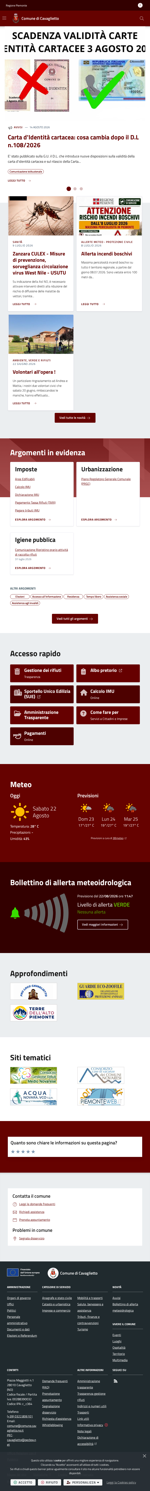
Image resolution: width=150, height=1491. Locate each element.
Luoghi (116, 1341)
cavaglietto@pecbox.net (21, 1442)
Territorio (118, 1353)
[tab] (69, 189)
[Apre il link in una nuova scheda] (100, 991)
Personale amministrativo (17, 1319)
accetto (27, 1482)
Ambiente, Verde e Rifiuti (32, 360)
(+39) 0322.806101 (20, 1416)
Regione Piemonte (16, 5)
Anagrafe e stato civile (57, 1298)
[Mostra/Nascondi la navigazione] (4, 18)
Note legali (84, 1431)
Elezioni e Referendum (22, 1335)
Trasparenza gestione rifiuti (91, 1396)
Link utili (83, 1418)
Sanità (17, 242)
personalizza (87, 1482)
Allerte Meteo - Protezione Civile (107, 242)
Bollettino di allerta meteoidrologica (125, 1307)
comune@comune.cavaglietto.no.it (21, 1428)
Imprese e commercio (56, 1310)
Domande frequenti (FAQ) (55, 1384)
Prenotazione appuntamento (52, 1396)
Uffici (10, 1304)
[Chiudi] (144, 1456)
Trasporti (83, 1412)
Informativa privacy (90, 1425)
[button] (141, 18)
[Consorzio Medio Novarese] (33, 1075)
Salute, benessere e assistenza (90, 1307)
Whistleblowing (52, 1425)
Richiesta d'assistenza (56, 1418)
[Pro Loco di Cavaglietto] (33, 991)
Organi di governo (19, 1298)
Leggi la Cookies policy (121, 1482)
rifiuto (53, 1482)
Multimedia (120, 1360)
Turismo (82, 1329)
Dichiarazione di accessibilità (92, 1440)
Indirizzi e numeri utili (91, 1406)
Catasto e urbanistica (56, 1304)
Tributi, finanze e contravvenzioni (88, 1319)
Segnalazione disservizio (51, 1409)
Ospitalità (118, 1347)
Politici (11, 1310)
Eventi (116, 1335)
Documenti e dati (18, 1329)
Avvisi (18, 127)
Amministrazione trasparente (88, 1384)
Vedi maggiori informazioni (100, 924)
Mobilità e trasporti (90, 1298)
